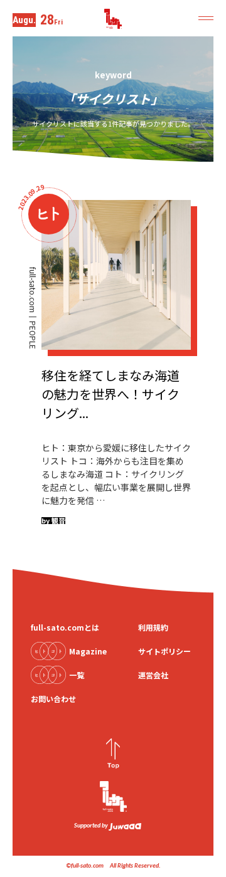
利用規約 (153, 627)
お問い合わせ (53, 698)
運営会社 (153, 675)
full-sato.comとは (65, 627)
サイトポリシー (164, 651)
